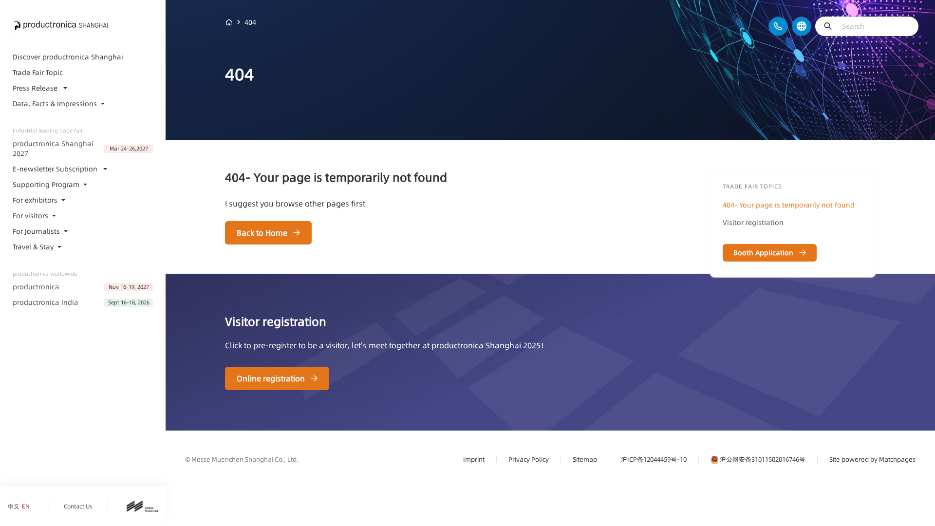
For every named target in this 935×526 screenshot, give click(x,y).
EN (26, 506)
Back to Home (262, 232)
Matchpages (897, 459)
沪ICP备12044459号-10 (654, 459)
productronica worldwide (45, 274)
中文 (13, 506)
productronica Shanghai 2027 (53, 148)
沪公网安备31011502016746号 (762, 459)
